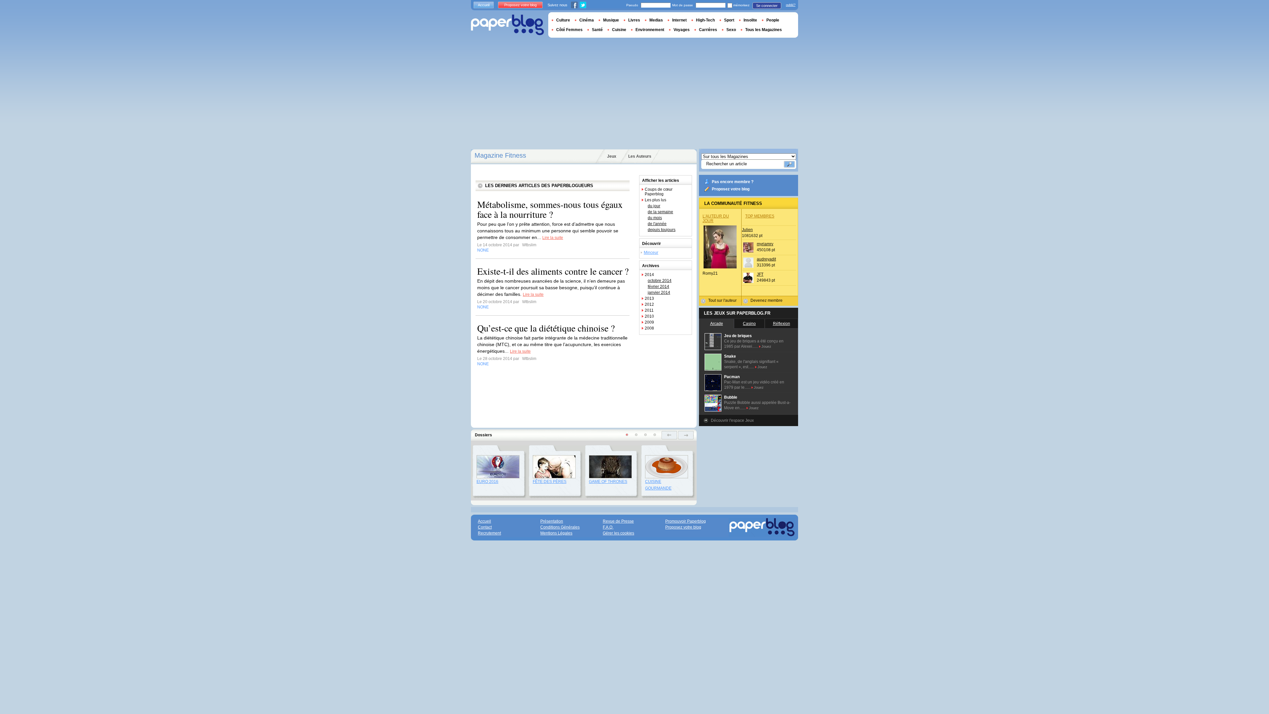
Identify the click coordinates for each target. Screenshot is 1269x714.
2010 (649, 316)
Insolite (750, 20)
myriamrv (765, 244)
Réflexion (781, 323)
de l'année (657, 223)
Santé (597, 29)
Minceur (651, 252)
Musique (611, 20)
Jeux (611, 156)
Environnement (649, 29)
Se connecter (767, 6)
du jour (654, 206)
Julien (747, 229)
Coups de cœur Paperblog (659, 191)
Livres (634, 20)
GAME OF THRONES (608, 481)
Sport (729, 20)
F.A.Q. (608, 527)
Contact (485, 527)
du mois (655, 218)
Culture (563, 20)
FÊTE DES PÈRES (549, 481)
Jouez (766, 346)
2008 (649, 328)
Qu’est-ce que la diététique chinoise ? (546, 328)
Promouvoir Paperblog (685, 521)
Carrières (708, 29)
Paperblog (507, 25)
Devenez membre (766, 300)
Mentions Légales (556, 533)
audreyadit (766, 259)
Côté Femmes (569, 29)
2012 (649, 304)
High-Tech (705, 20)
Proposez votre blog (731, 189)
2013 (649, 298)
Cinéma (586, 20)
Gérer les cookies (618, 533)
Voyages (681, 29)
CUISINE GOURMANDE (658, 485)
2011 (649, 310)
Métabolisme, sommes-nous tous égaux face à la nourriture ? (550, 209)
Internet (679, 20)
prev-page (669, 435)
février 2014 (658, 286)
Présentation (551, 521)
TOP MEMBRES (759, 216)
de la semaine (660, 212)
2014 (649, 274)
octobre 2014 (660, 280)
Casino (749, 323)
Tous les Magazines (763, 29)
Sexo (731, 29)
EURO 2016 (487, 481)
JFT (760, 274)
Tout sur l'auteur (722, 300)
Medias (656, 20)
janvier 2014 (659, 292)
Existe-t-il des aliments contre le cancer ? (553, 271)
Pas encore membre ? (732, 181)
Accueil (483, 5)
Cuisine (619, 29)
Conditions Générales (560, 527)
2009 (649, 322)
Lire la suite (552, 237)
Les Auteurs (639, 156)
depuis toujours (661, 229)
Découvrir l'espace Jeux (732, 420)
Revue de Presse (618, 521)
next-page (686, 435)
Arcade (716, 323)
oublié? (790, 5)
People (772, 20)
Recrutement (489, 533)
